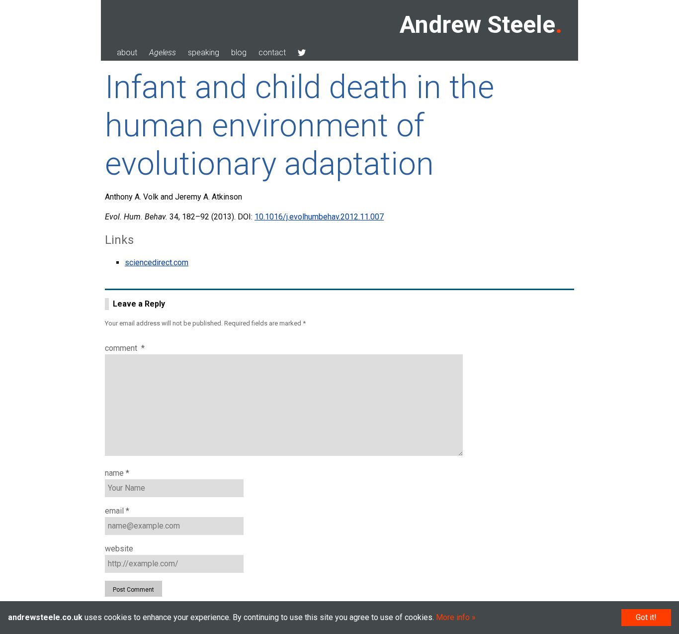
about (127, 52)
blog (239, 52)
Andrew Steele (477, 24)
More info (453, 617)
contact (272, 52)
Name (117, 473)
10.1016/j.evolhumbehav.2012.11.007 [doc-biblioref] (319, 216)
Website (119, 548)
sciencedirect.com (156, 262)
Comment (125, 348)
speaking (203, 52)
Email (117, 511)
